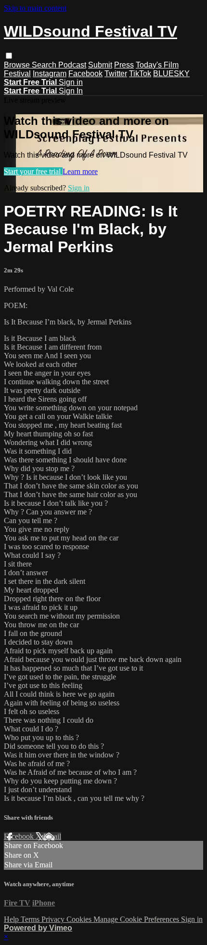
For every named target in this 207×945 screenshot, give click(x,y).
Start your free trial (33, 171)
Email (52, 836)
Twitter (115, 73)
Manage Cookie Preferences (137, 919)
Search (45, 65)
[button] (9, 56)
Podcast (72, 65)
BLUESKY (171, 73)
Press (124, 65)
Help (12, 919)
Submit (100, 65)
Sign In (71, 91)
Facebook (85, 73)
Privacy (53, 919)
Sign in (71, 82)
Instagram (49, 73)
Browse (18, 65)
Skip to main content (35, 8)
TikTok (140, 73)
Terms (31, 919)
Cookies (79, 919)
